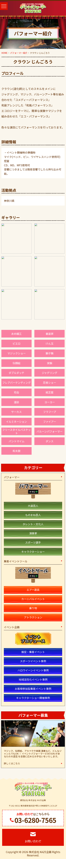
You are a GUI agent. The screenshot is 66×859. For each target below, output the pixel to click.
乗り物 (33, 608)
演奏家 (33, 533)
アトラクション (33, 617)
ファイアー (49, 421)
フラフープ (49, 412)
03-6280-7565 (35, 820)
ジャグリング (49, 373)
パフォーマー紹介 (18, 52)
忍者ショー (49, 382)
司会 (16, 392)
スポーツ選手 (33, 542)
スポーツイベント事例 (33, 661)
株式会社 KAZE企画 (40, 852)
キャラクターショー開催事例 (33, 698)
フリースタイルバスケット (16, 431)
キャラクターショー (33, 551)
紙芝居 (49, 392)
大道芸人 (33, 506)
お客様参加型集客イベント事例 (33, 689)
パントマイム (16, 441)
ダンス (49, 441)
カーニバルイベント (33, 599)
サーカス (16, 412)
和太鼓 (16, 451)
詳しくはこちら (12, 763)
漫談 (16, 402)
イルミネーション (16, 421)
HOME (4, 52)
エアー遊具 (33, 590)
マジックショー (16, 353)
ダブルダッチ (16, 373)
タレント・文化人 (33, 524)
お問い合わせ (33, 841)
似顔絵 (16, 363)
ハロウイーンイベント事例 (33, 670)
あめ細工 (16, 334)
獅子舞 (49, 353)
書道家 (49, 334)
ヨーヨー (49, 402)
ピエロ (16, 343)
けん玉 (49, 343)
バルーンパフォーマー (49, 431)
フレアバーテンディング (16, 382)
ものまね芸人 (33, 515)
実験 (49, 363)
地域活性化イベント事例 (33, 679)
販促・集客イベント (33, 652)
